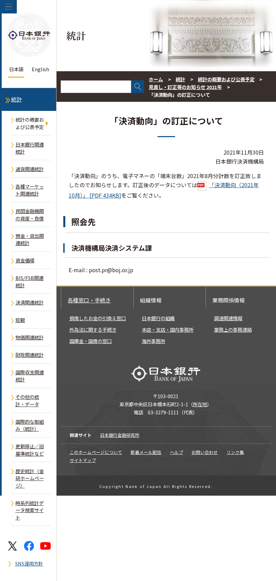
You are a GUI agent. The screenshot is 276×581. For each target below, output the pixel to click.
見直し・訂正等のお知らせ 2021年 (185, 86)
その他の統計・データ (27, 400)
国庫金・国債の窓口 (90, 340)
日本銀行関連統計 (29, 148)
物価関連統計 (29, 337)
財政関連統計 (29, 354)
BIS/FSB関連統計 (29, 281)
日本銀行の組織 (158, 318)
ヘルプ (176, 452)
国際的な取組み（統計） (29, 425)
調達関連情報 (228, 318)
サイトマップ (83, 460)
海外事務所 (153, 340)
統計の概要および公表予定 (29, 123)
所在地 (200, 404)
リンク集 (235, 452)
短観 (20, 319)
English (40, 69)
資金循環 (24, 260)
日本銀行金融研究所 (119, 435)
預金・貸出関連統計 (29, 239)
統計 (16, 99)
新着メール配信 (146, 452)
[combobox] (96, 86)
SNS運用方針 (29, 563)
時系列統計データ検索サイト (29, 510)
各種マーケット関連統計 (29, 190)
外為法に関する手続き (92, 329)
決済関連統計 (29, 302)
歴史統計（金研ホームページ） (29, 478)
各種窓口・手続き (89, 300)
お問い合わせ (205, 452)
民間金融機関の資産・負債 (29, 214)
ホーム (156, 79)
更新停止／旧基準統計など (29, 450)
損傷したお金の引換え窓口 (97, 318)
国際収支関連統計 (29, 376)
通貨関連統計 (29, 168)
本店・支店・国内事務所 (168, 329)
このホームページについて (96, 452)
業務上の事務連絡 (233, 329)
